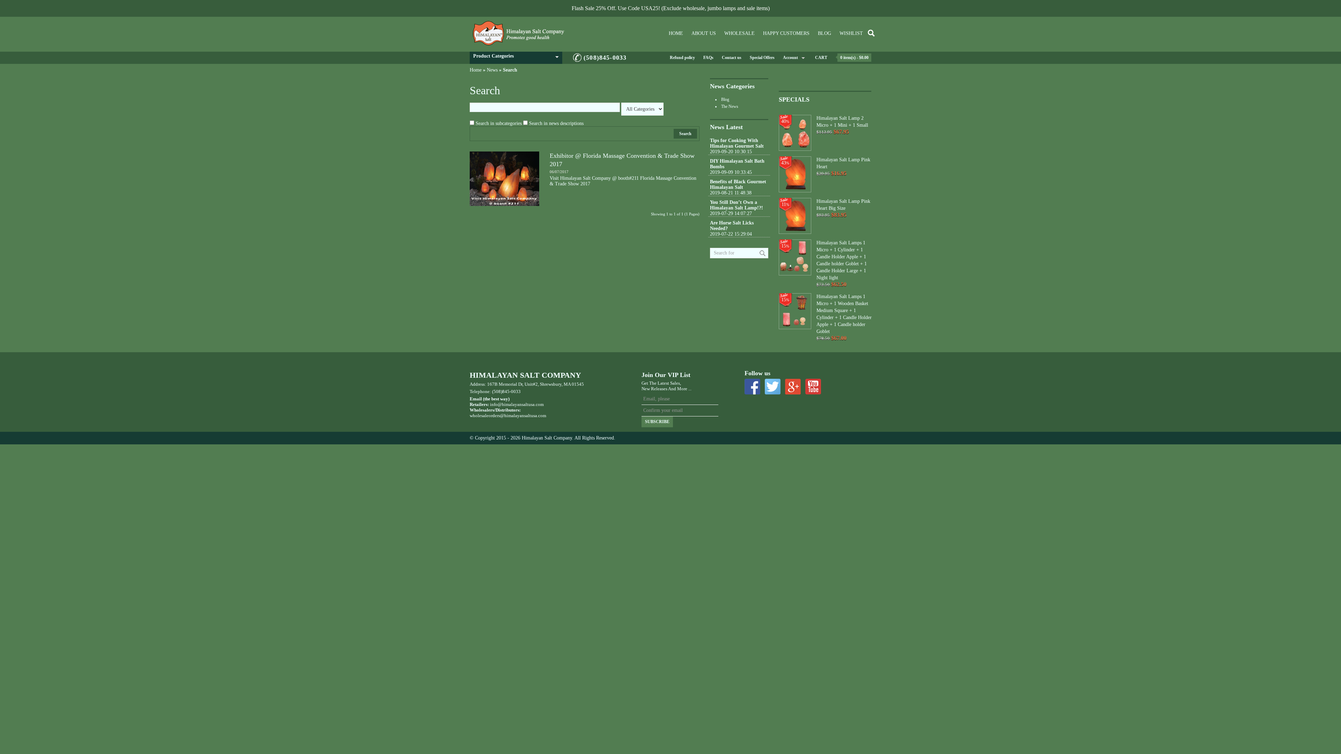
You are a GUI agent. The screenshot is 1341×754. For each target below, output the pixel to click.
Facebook (752, 386)
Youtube (813, 386)
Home (676, 33)
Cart (821, 57)
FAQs (708, 57)
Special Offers (762, 57)
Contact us (731, 57)
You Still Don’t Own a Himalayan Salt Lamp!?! (736, 205)
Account (790, 57)
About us (703, 33)
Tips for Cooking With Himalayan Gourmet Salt (737, 143)
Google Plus (793, 386)
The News (729, 106)
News (492, 70)
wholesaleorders (485, 415)
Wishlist (851, 33)
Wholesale (739, 33)
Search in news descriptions (556, 123)
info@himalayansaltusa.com (517, 404)
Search (510, 70)
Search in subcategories (499, 123)
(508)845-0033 (605, 57)
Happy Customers (786, 33)
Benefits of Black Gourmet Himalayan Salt (738, 184)
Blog (824, 33)
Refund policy (682, 57)
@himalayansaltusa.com (523, 415)
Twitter (773, 386)
